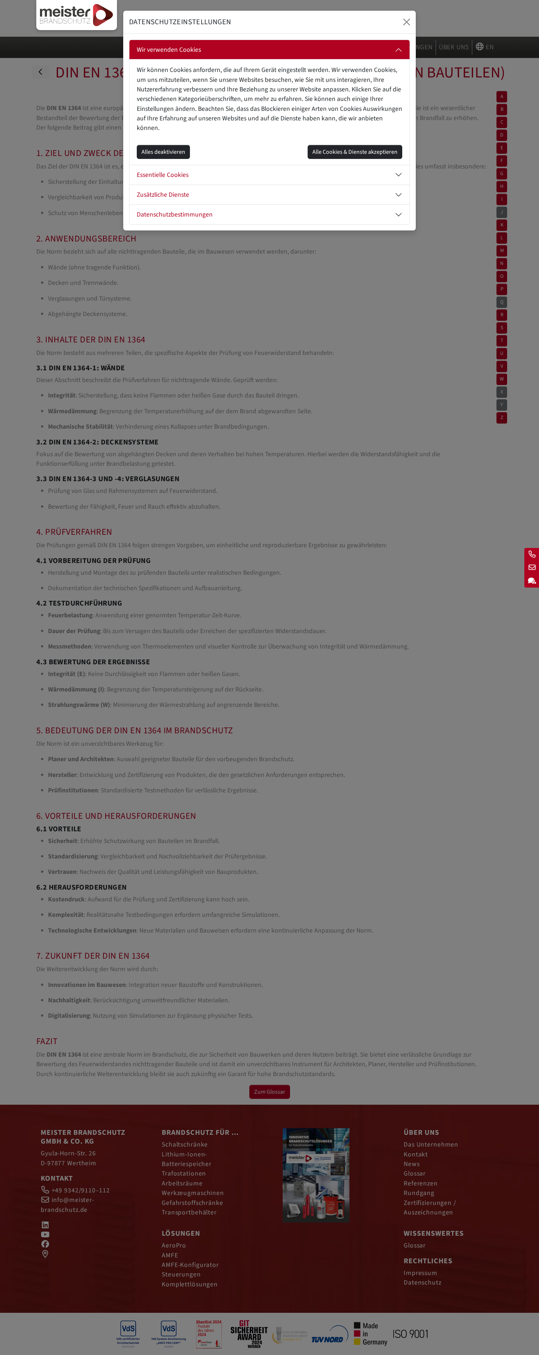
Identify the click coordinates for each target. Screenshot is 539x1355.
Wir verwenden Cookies (169, 49)
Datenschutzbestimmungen (175, 214)
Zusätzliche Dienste (163, 194)
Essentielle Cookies (162, 174)
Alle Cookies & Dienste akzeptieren (354, 152)
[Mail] (531, 567)
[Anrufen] (531, 554)
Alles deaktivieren (163, 152)
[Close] (406, 22)
